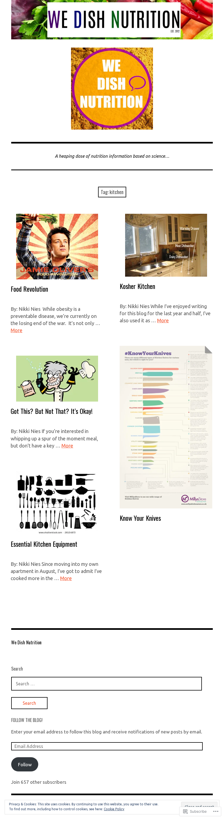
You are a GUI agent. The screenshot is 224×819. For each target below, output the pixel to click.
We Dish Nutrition (26, 642)
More (16, 330)
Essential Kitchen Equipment (44, 544)
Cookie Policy (114, 809)
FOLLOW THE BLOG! (27, 720)
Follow (25, 764)
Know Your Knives (140, 518)
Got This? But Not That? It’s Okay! (52, 411)
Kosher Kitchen (137, 286)
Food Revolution (29, 289)
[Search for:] (106, 683)
